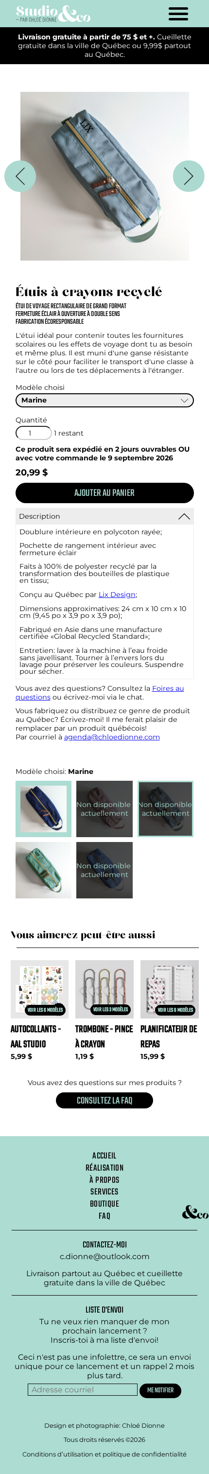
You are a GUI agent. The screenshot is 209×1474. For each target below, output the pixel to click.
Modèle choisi (40, 387)
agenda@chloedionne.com (112, 737)
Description (39, 516)
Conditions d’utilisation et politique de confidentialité (104, 1454)
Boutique (104, 1204)
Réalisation (104, 1168)
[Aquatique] (104, 176)
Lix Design (117, 594)
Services (104, 1192)
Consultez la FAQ (104, 1100)
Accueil (104, 1156)
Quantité (31, 420)
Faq (104, 1216)
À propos (104, 1180)
